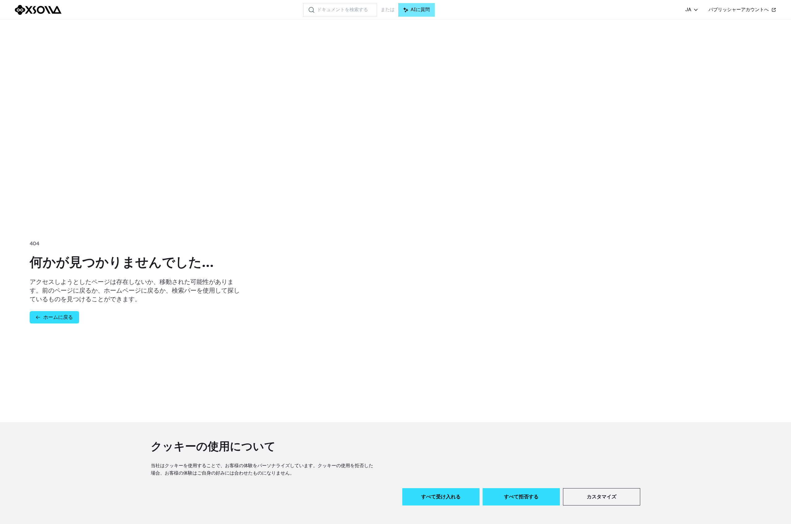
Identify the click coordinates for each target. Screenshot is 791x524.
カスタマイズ (601, 496)
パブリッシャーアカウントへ (739, 9)
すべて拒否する (521, 496)
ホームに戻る (58, 317)
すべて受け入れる (441, 496)
